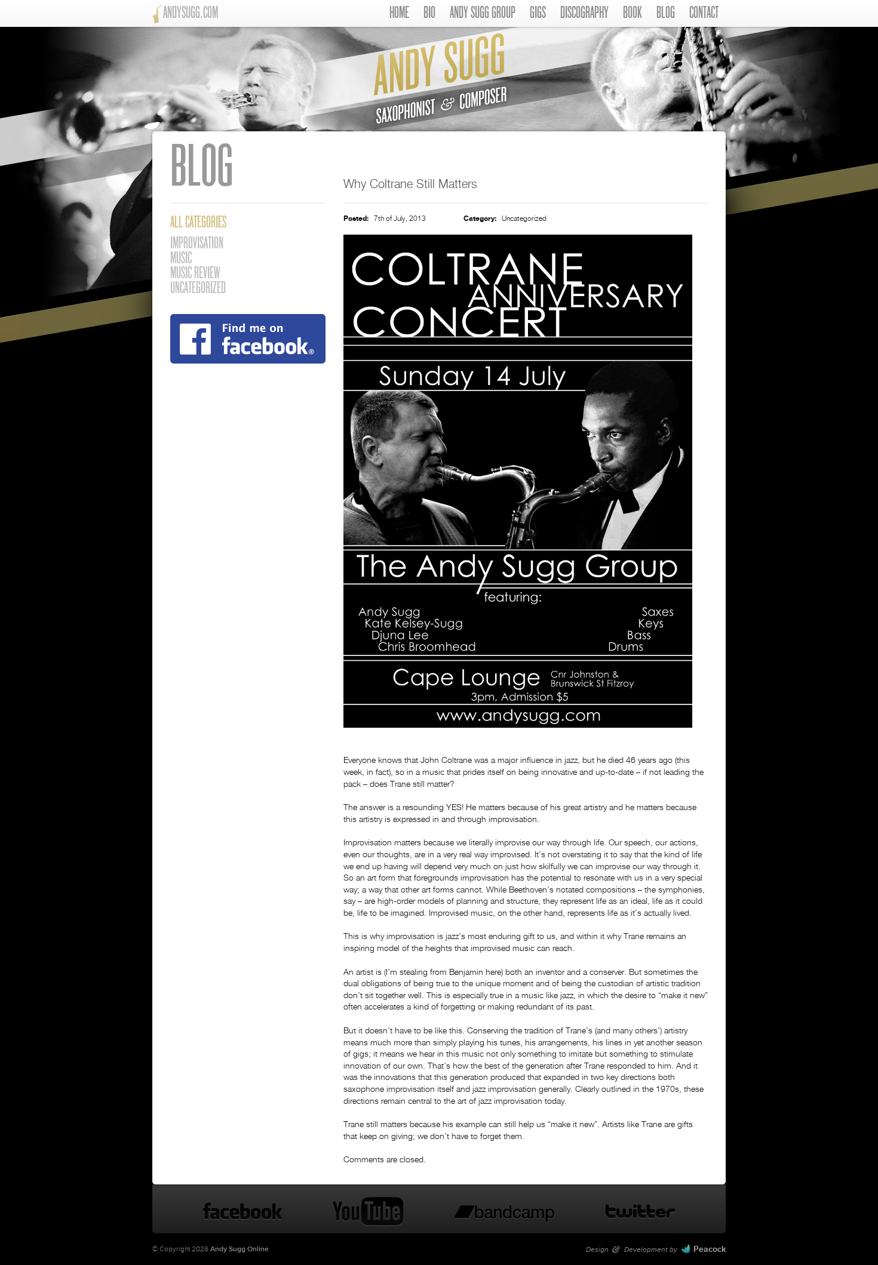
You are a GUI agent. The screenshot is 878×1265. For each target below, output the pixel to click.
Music (181, 258)
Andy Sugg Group (482, 13)
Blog (665, 13)
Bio (429, 13)
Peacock (709, 1249)
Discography (584, 13)
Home (399, 13)
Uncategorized (524, 219)
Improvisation (196, 243)
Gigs (538, 13)
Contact (704, 13)
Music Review (195, 273)
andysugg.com (190, 13)
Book (632, 13)
